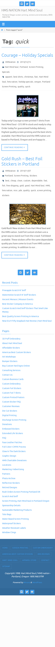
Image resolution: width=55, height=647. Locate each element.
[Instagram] (21, 3)
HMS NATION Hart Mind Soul (22, 10)
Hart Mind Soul (11, 66)
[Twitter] (27, 3)
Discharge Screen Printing (14, 412)
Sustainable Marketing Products (17, 502)
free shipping (12, 179)
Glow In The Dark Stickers (14, 443)
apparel (8, 74)
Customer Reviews (11, 398)
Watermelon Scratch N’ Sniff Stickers (19, 287)
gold (22, 179)
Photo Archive (8, 470)
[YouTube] (32, 3)
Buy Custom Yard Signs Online (16, 358)
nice (15, 183)
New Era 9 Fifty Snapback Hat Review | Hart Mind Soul (27, 313)
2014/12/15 (25, 62)
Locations (6, 457)
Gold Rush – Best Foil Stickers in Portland (21, 157)
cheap (13, 175)
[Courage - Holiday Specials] (27, 102)
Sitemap (6, 558)
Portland (24, 66)
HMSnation (10, 62)
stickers (5, 187)
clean (19, 175)
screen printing (44, 183)
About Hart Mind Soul (12, 335)
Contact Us (7, 366)
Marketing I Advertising (13, 461)
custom (26, 175)
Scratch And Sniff (10, 488)
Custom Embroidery (11, 376)
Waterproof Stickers (11, 515)
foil (3, 179)
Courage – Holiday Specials (27, 55)
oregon (37, 79)
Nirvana (26, 574)
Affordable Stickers (11, 340)
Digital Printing (9, 407)
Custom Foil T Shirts (11, 385)
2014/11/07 (25, 166)
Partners (6, 466)
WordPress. (37, 574)
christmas (28, 74)
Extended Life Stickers (12, 425)
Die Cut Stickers (9, 403)
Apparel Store (29, 552)
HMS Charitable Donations (14, 452)
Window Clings (9, 524)
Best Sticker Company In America (17, 296)
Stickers (33, 171)
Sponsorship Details (11, 497)
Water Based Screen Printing (15, 511)
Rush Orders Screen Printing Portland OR (21, 484)
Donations (7, 416)
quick (27, 83)
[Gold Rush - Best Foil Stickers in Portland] (27, 206)
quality (21, 83)
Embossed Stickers (10, 421)
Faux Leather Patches (12, 434)
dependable (37, 175)
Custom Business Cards (12, 371)
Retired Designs (9, 479)
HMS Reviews (44, 546)
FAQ (4, 430)
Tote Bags (6, 506)
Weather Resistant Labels (14, 520)
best (7, 175)
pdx (20, 183)
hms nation (12, 79)
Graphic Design (9, 448)
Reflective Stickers (11, 475)
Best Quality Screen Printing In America (20, 308)
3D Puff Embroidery (11, 330)
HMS (48, 179)
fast (36, 74)
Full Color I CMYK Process (14, 439)
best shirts (18, 74)
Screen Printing (36, 66)
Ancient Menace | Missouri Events (17, 291)
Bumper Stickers (9, 353)
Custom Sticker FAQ (11, 394)
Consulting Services (11, 362)
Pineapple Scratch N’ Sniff (14, 282)
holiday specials (26, 79)
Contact (45, 552)
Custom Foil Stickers (11, 380)
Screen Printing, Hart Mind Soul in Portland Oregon (25, 493)
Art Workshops (9, 348)
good (27, 179)
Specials (6, 70)
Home (5, 540)
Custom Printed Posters (13, 389)
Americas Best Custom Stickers (16, 344)
